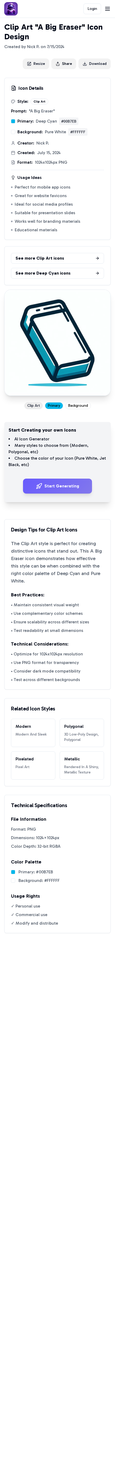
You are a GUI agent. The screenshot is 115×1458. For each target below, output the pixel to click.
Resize (39, 63)
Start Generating (61, 485)
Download (97, 63)
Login (92, 8)
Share (67, 63)
